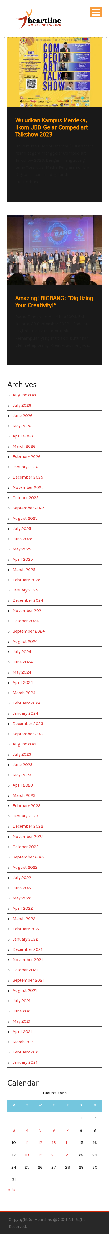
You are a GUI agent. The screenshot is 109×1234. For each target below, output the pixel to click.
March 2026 (24, 446)
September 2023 (29, 733)
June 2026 (23, 415)
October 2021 (25, 969)
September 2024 (29, 631)
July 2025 (22, 528)
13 (54, 1142)
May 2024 (22, 672)
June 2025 (23, 538)
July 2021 (21, 1000)
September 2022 (29, 856)
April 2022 (23, 908)
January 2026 (25, 466)
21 (68, 1154)
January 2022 (25, 939)
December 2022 (28, 826)
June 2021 (22, 1010)
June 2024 (23, 661)
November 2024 (28, 610)
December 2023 (28, 723)
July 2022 (22, 877)
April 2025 (23, 559)
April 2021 (22, 1031)
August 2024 (25, 641)
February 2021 (26, 1051)
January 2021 (25, 1062)
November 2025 (28, 487)
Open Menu (96, 12)
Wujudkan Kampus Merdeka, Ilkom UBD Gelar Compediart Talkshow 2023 (51, 127)
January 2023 (25, 815)
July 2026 (22, 405)
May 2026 (22, 425)
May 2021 (21, 1021)
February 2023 (26, 805)
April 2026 (23, 436)
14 (68, 1142)
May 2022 (22, 897)
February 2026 (26, 456)
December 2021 (27, 949)
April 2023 (23, 785)
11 (27, 1142)
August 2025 (25, 518)
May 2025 (22, 548)
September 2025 (29, 507)
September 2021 (28, 980)
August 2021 (25, 990)
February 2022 (26, 928)
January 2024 (25, 713)
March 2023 (24, 795)
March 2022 (24, 918)
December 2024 (28, 600)
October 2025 (26, 497)
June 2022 (23, 887)
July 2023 (22, 754)
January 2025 (25, 590)
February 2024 (26, 702)
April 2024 (23, 682)
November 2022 (28, 836)
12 (40, 1142)
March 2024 (24, 692)
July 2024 (22, 651)
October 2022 (26, 846)
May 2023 (22, 774)
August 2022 (25, 867)
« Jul (12, 1189)
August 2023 (25, 744)
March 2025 (24, 569)
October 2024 (26, 620)
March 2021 (24, 1041)
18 (27, 1154)
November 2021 (28, 959)
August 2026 (25, 394)
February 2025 (26, 579)
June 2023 (23, 764)
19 (40, 1154)
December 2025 (28, 477)
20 (53, 1154)
